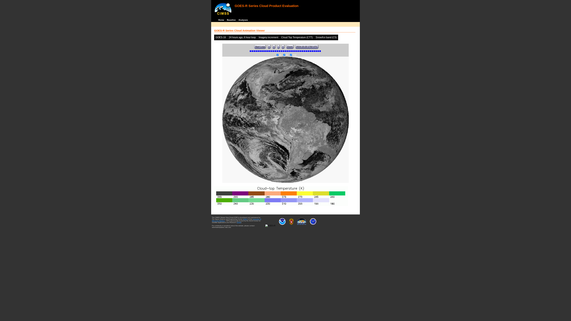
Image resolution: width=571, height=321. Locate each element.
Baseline (231, 20)
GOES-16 (221, 37)
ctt (280, 55)
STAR (239, 222)
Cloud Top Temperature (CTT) (297, 37)
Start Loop (260, 46)
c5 (287, 55)
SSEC (245, 219)
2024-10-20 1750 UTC (306, 46)
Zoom (290, 46)
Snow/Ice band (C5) (326, 37)
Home (221, 20)
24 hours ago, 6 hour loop (242, 37)
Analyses (243, 20)
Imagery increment (268, 37)
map (294, 55)
